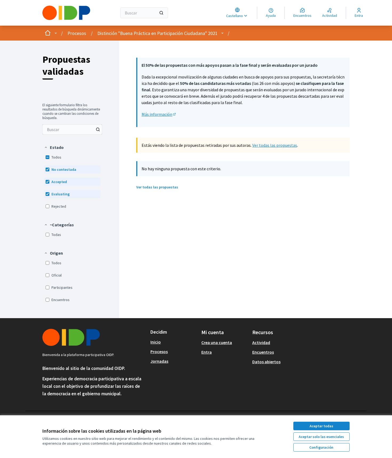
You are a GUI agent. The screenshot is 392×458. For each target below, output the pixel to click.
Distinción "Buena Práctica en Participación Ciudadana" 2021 (157, 33)
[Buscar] (161, 13)
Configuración (321, 447)
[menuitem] (72, 129)
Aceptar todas (321, 426)
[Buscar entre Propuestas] (98, 129)
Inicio (155, 342)
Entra (206, 352)
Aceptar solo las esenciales (321, 436)
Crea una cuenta (216, 342)
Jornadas (159, 361)
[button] (53, 147)
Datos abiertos (266, 361)
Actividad (261, 342)
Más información (159, 114)
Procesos (76, 33)
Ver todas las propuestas (274, 145)
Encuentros (263, 352)
